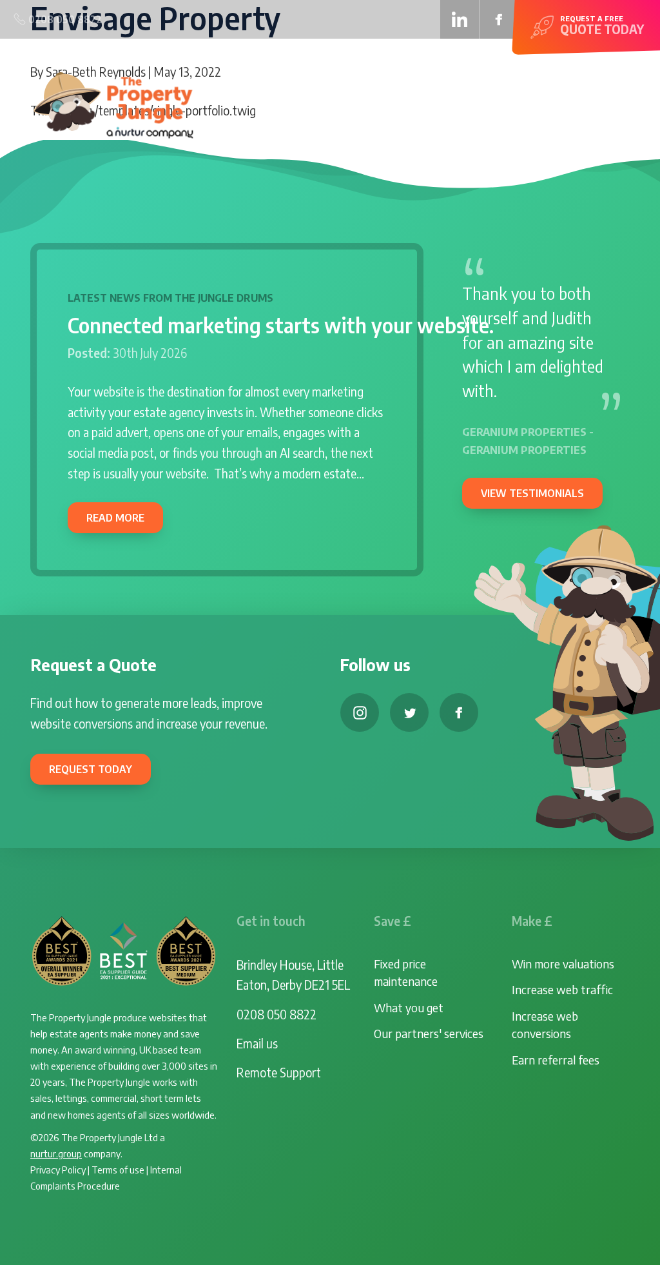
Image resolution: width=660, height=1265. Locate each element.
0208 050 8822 (276, 1014)
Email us (257, 1043)
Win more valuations (563, 963)
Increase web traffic (562, 989)
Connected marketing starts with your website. (281, 325)
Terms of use (118, 1169)
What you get (408, 1007)
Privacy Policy (58, 1169)
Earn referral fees (555, 1059)
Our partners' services (428, 1033)
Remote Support (279, 1072)
